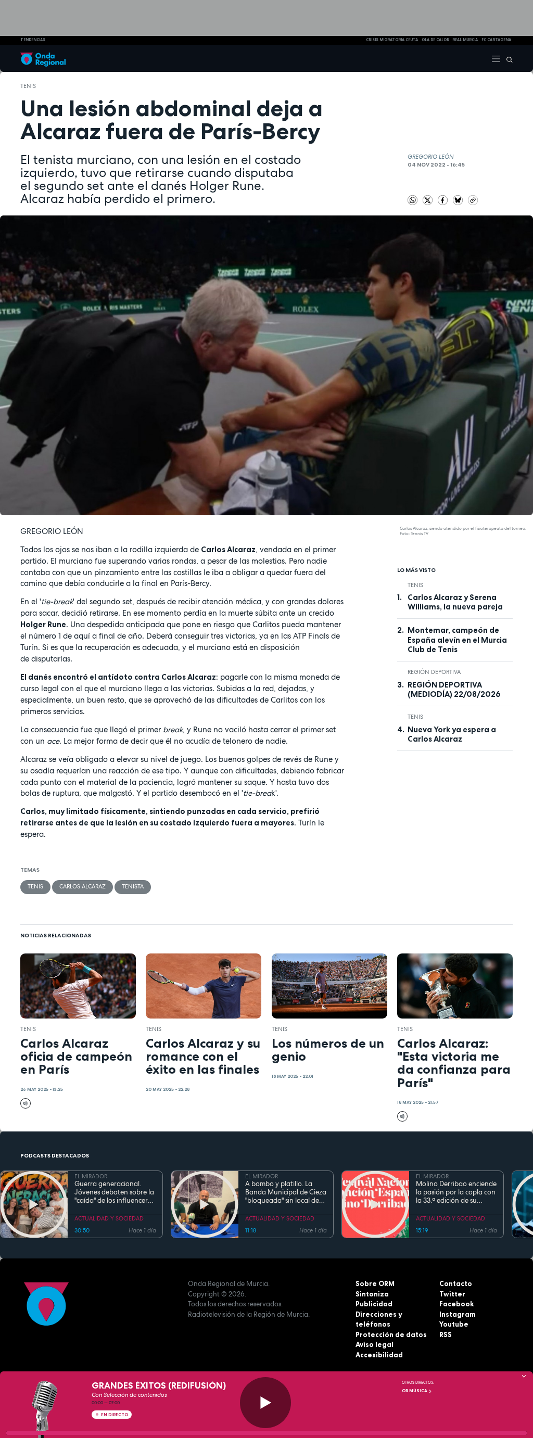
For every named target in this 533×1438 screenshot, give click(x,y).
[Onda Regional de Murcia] (43, 58)
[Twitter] (429, 199)
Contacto (455, 1283)
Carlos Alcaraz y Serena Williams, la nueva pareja (455, 602)
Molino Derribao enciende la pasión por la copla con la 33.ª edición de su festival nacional (456, 1192)
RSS (445, 1334)
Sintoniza (372, 1294)
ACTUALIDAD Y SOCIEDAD (109, 1218)
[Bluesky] (459, 199)
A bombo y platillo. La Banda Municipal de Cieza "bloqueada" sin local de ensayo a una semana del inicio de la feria (285, 1192)
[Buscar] (507, 58)
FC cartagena (496, 39)
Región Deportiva (434, 672)
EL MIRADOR (90, 1176)
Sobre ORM (375, 1283)
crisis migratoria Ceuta (392, 39)
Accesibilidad (379, 1355)
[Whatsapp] (413, 200)
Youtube (453, 1324)
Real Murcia (465, 39)
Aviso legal (375, 1344)
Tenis (28, 86)
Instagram (457, 1314)
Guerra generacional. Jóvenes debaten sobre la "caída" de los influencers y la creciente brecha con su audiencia (115, 1192)
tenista (133, 886)
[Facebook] (444, 199)
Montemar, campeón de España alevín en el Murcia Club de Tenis (457, 640)
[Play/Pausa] (265, 1402)
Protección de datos (391, 1334)
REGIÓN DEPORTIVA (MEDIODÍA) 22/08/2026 (454, 689)
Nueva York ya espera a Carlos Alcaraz (452, 734)
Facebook (456, 1304)
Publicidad (374, 1304)
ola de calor (435, 39)
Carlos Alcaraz (82, 886)
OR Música (415, 1390)
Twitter (452, 1294)
